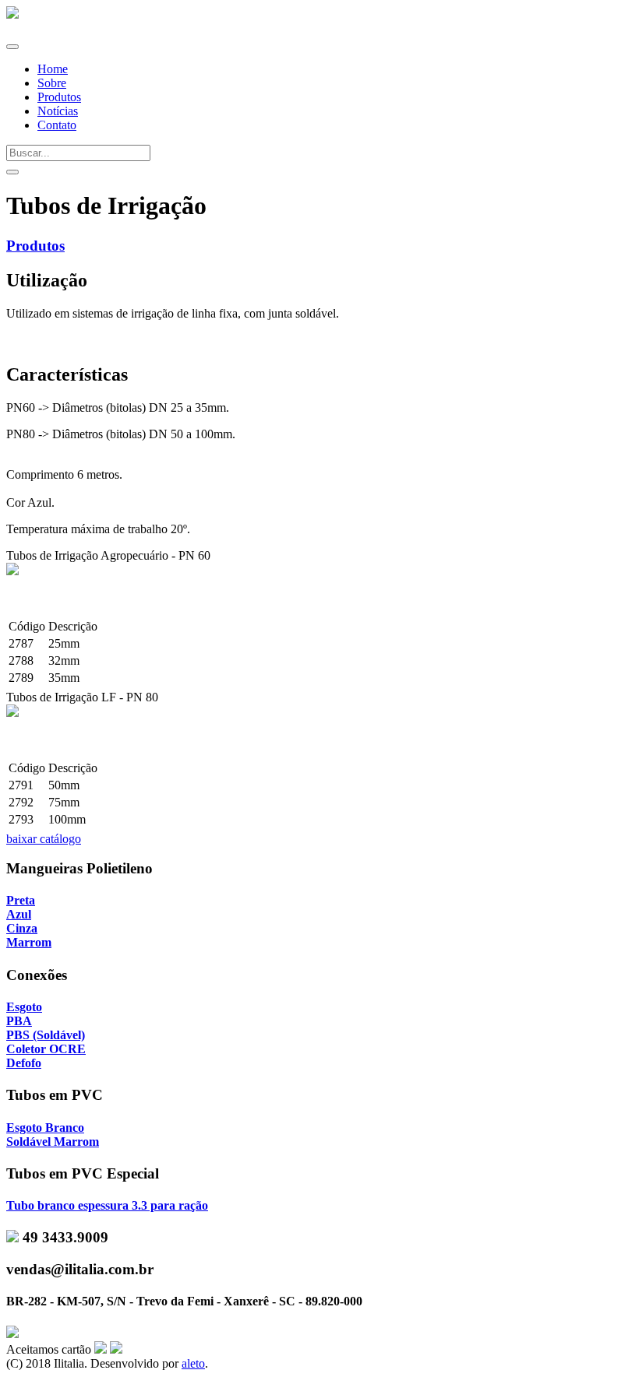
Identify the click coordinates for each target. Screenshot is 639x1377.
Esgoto (24, 1006)
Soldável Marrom (52, 1141)
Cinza (21, 928)
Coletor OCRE (46, 1049)
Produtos (59, 97)
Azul (18, 914)
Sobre (51, 83)
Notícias (57, 111)
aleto (193, 1363)
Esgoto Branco (45, 1127)
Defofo (23, 1063)
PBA (19, 1020)
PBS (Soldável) (45, 1035)
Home (52, 69)
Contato (56, 125)
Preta (20, 900)
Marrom (28, 942)
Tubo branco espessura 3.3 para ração (107, 1205)
